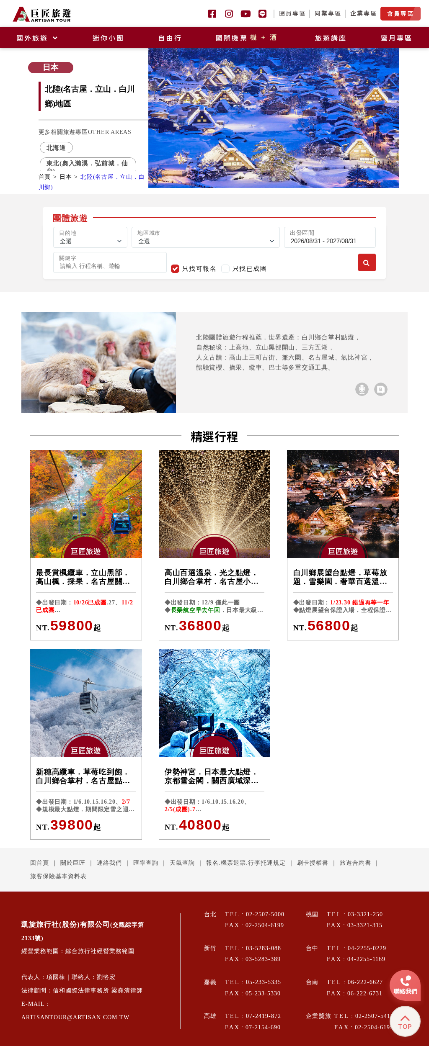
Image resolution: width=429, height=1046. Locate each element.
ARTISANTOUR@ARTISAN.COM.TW (75, 1017)
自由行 (170, 37)
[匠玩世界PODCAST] (362, 389)
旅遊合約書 (355, 863)
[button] (265, 179)
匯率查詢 (145, 863)
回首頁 (39, 863)
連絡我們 (109, 863)
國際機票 (247, 37)
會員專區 (400, 13)
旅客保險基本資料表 (58, 876)
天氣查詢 (182, 863)
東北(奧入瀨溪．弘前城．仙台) (87, 166)
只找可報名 (199, 268)
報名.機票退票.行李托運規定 (246, 863)
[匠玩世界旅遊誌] (381, 389)
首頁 (45, 177)
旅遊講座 (331, 37)
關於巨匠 (72, 863)
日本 (65, 177)
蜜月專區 (397, 37)
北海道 (56, 147)
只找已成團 (250, 268)
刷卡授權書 (312, 863)
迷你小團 (109, 37)
